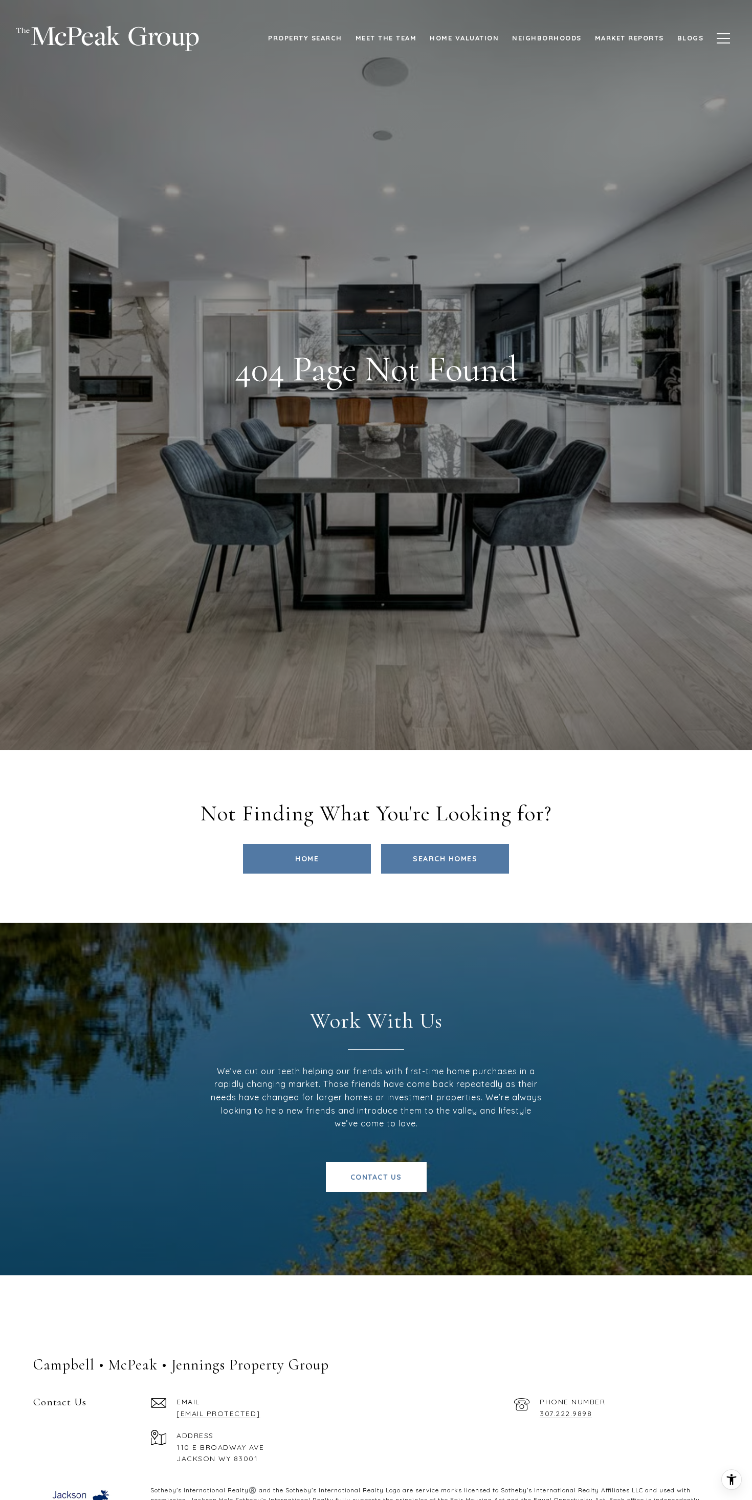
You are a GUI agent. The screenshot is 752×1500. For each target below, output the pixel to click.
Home (307, 858)
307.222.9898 (566, 1413)
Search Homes (445, 858)
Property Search (305, 38)
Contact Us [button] (376, 1177)
